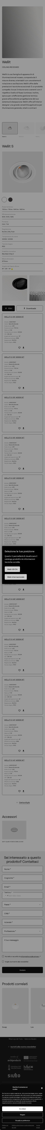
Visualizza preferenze (22, 1120)
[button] (42, 1088)
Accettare (22, 1109)
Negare (22, 1115)
